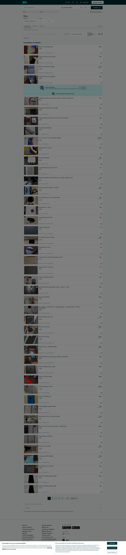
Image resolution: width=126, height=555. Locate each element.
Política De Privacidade (11, 549)
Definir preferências (112, 552)
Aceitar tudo (112, 543)
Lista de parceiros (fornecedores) (62, 551)
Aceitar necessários (112, 547)
